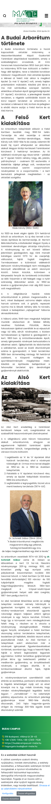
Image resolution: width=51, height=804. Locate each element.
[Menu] (46, 16)
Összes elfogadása (26, 793)
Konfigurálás (7, 793)
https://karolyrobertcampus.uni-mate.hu (22, 745)
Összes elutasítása (10, 799)
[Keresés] (4, 16)
